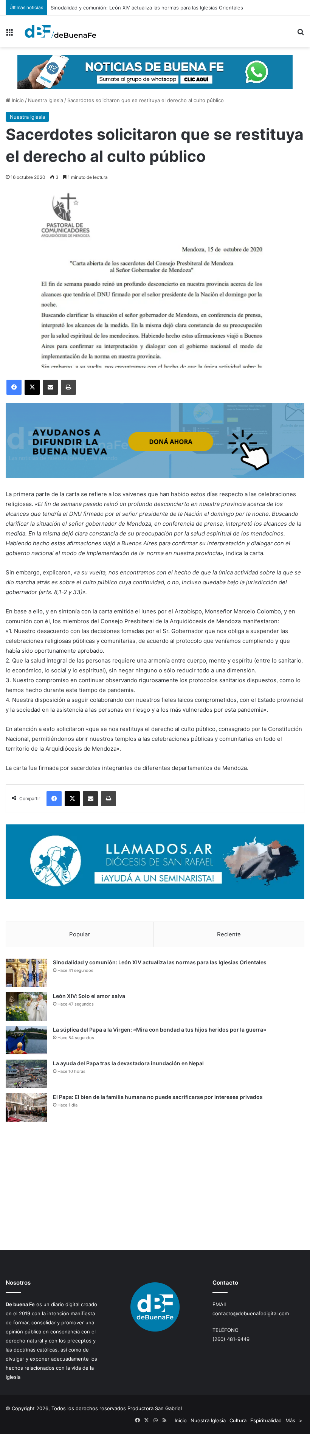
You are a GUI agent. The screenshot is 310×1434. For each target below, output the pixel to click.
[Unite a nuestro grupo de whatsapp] (155, 71)
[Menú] (9, 34)
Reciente (229, 934)
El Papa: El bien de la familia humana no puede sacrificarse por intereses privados (158, 1097)
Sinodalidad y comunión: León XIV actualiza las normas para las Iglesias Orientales (160, 962)
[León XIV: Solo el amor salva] (26, 1006)
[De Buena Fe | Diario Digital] (60, 31)
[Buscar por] (300, 34)
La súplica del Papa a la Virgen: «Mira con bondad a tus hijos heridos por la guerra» (159, 1029)
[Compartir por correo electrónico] (50, 387)
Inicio (17, 100)
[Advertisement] (155, 1186)
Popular (79, 934)
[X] (32, 387)
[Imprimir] (68, 387)
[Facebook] (14, 387)
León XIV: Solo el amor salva (89, 996)
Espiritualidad (266, 1420)
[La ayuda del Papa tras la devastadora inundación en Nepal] (26, 1074)
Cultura (237, 1420)
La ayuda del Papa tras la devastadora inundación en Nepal (128, 1063)
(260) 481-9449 (231, 1339)
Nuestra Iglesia (45, 100)
